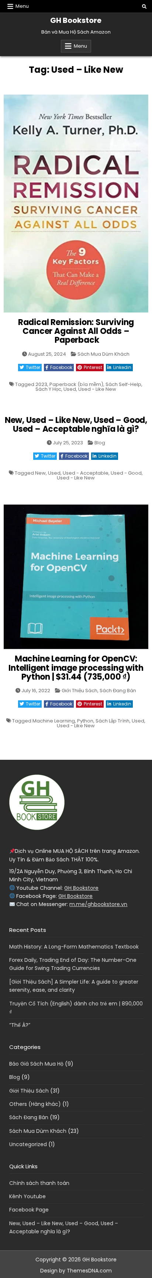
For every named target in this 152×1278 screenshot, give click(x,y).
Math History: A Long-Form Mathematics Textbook (74, 946)
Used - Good (126, 472)
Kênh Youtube (27, 1196)
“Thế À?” (19, 1025)
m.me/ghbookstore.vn (98, 904)
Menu (22, 6)
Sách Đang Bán (118, 690)
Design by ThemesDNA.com (76, 1270)
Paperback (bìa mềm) (76, 384)
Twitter (33, 367)
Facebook (61, 367)
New (40, 472)
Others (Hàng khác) (35, 1104)
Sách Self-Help (123, 384)
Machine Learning (53, 720)
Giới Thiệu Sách (79, 690)
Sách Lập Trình (112, 720)
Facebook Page (29, 1209)
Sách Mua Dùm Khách (103, 354)
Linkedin (122, 367)
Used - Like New (97, 389)
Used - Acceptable (85, 472)
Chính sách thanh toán (39, 1183)
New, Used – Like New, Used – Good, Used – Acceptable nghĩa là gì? (76, 424)
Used (69, 389)
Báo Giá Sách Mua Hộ (36, 1063)
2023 (41, 384)
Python (85, 720)
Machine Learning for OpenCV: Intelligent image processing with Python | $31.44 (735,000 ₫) (75, 667)
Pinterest (93, 367)
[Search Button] (144, 7)
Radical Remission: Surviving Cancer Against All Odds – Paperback (76, 331)
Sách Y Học (48, 389)
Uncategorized (28, 1144)
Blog (99, 442)
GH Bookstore (75, 20)
